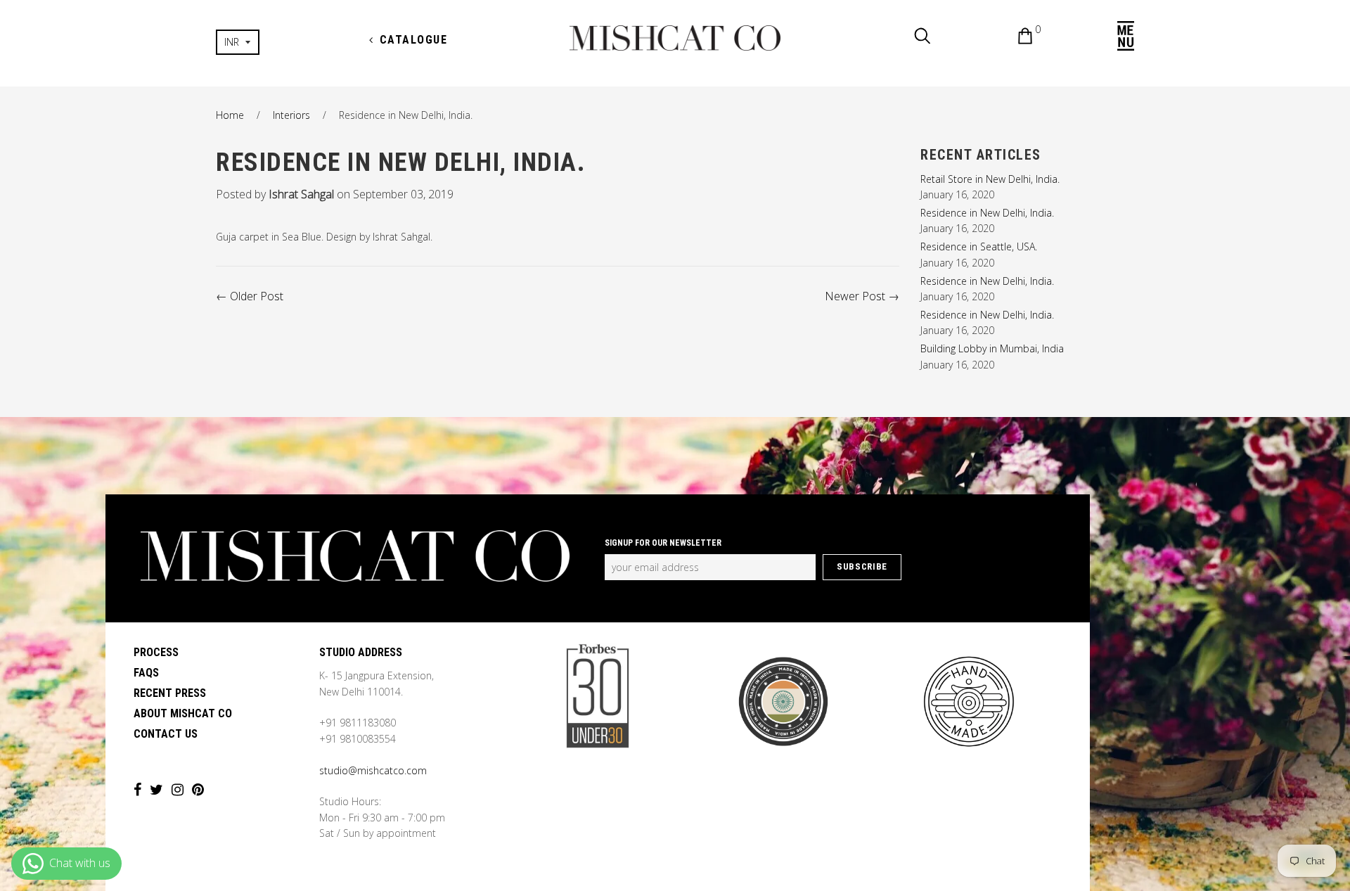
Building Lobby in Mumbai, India (992, 348)
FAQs (146, 672)
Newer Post (855, 296)
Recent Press (170, 693)
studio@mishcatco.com (373, 770)
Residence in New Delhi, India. (987, 212)
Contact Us (166, 734)
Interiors (291, 115)
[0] (1014, 38)
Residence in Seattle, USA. (978, 246)
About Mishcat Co (183, 713)
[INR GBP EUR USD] (284, 42)
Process (156, 652)
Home (230, 115)
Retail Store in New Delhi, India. (990, 179)
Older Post (256, 296)
